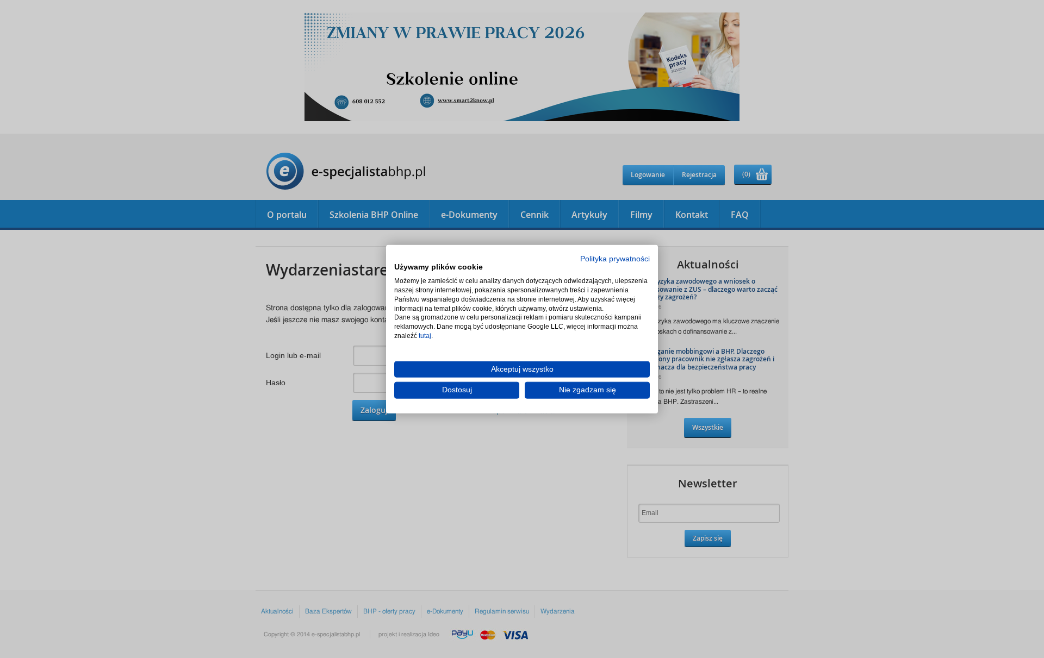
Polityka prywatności (615, 258)
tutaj (425, 336)
